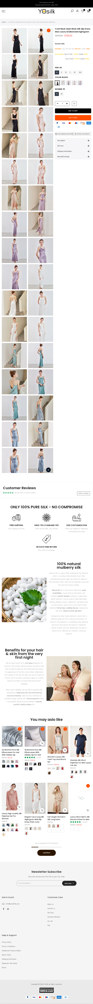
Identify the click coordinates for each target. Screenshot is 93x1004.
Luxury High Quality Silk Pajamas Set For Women (12, 816)
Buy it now (73, 118)
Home (4, 22)
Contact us (51, 908)
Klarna (4, 968)
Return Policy (6, 955)
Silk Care (50, 913)
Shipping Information (9, 959)
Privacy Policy (6, 942)
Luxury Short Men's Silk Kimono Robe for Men (80, 818)
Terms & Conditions (8, 946)
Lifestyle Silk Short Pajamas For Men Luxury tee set (80, 762)
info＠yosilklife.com (12, 904)
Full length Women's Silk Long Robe (56, 818)
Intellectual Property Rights (11, 951)
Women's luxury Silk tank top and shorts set (56, 759)
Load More (46, 853)
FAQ (48, 925)
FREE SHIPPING (16, 525)
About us (50, 904)
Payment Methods (53, 917)
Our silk (50, 921)
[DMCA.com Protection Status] (46, 990)
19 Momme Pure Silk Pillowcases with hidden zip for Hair (33, 752)
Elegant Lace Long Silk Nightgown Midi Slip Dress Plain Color (34, 819)
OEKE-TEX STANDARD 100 (46, 525)
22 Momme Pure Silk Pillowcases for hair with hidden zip (10, 752)
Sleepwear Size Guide (9, 963)
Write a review (83, 493)
